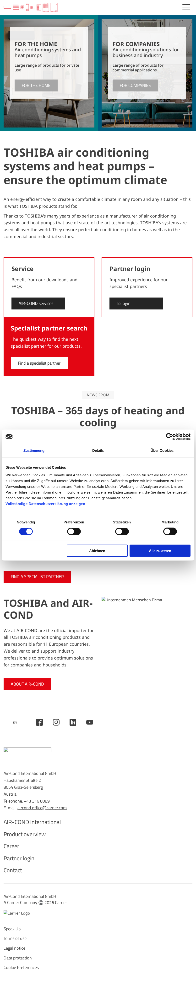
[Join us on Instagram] (56, 722)
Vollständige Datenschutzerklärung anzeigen (45, 503)
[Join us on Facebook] (39, 722)
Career (11, 846)
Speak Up (12, 929)
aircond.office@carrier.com (42, 807)
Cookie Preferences (21, 967)
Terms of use (15, 938)
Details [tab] (98, 450)
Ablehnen (97, 550)
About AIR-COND (27, 684)
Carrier (61, 902)
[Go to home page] (31, 7)
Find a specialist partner (39, 363)
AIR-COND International (32, 822)
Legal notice (14, 948)
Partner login (19, 858)
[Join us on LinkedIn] (73, 722)
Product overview (25, 834)
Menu (186, 7)
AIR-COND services (36, 303)
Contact (13, 870)
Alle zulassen (160, 550)
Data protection (18, 958)
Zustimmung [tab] (34, 450)
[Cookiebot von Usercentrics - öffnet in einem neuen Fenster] (170, 436)
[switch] (74, 531)
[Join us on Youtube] (90, 722)
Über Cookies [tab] (162, 450)
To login (124, 303)
